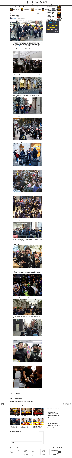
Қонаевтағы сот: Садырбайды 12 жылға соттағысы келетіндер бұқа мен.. (51, 20)
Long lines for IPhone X (14, 395)
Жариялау (13, 442)
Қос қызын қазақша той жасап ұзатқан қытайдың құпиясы (54, 419)
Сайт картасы (43, 453)
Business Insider (19, 45)
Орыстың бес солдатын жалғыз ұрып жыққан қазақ (53, 417)
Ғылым (33, 453)
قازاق (56, 1)
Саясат (33, 451)
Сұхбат (44, 6)
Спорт (33, 454)
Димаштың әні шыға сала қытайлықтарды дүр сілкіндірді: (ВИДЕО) (53, 423)
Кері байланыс (44, 454)
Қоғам (20, 6)
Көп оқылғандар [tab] (49, 408)
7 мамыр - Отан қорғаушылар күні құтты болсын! (53, 427)
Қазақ (54, 1)
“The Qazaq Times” (38, 389)
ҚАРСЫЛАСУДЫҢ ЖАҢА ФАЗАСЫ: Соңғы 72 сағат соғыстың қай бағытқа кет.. (52, 6)
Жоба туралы (43, 451)
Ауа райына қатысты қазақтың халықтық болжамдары (53, 412)
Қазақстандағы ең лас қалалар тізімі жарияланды (53, 415)
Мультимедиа (34, 455)
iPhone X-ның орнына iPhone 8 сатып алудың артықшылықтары (22, 401)
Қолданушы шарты (44, 452)
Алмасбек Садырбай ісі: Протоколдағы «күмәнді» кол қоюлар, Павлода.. (52, 13)
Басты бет (11, 6)
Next (62, 9)
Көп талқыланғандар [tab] (56, 408)
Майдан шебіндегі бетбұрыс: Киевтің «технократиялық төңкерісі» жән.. (51, 16)
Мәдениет (33, 452)
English (61, 1)
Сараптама (39, 6)
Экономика (25, 6)
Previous (9, 9)
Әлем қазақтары (26, 454)
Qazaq (59, 1)
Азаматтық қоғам (32, 6)
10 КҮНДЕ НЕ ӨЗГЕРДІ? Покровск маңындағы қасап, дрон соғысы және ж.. (52, 10)
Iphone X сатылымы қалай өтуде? (16, 398)
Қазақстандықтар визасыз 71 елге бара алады (54, 425)
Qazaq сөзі (25, 453)
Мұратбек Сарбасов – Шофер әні (53, 413)
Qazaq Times (14, 18)
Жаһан (16, 6)
